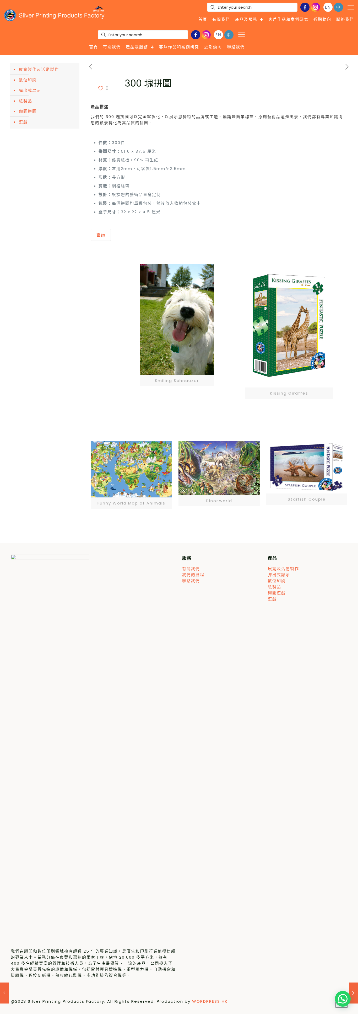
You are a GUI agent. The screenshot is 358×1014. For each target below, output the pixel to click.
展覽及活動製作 (283, 568)
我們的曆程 (193, 574)
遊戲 (23, 122)
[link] (177, 325)
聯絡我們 (191, 580)
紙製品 (25, 101)
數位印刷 (28, 80)
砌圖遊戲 (277, 593)
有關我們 (191, 568)
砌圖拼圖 (28, 111)
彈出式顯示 (279, 574)
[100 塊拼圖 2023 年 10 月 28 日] (353, 993)
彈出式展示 (30, 90)
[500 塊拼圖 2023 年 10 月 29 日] (4, 993)
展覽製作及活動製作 (39, 69)
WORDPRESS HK (210, 1001)
